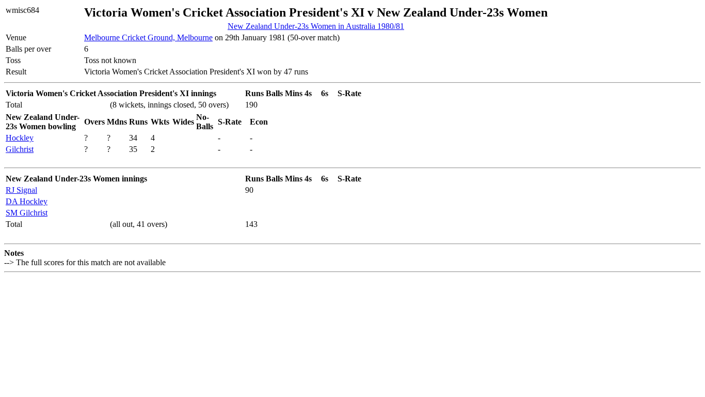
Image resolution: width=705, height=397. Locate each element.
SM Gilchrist (26, 212)
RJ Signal (21, 190)
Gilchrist (20, 149)
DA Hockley (26, 201)
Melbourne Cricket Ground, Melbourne (148, 37)
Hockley (20, 137)
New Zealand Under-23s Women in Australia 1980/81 (316, 26)
